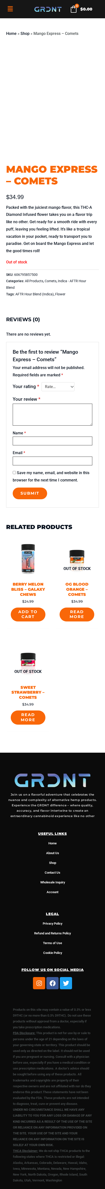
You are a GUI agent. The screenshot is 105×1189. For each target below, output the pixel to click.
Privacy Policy (52, 923)
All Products (34, 281)
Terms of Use (52, 943)
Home (11, 33)
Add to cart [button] (28, 614)
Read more (77, 614)
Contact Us (52, 872)
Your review (26, 399)
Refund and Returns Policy (52, 933)
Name (19, 433)
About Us (52, 853)
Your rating (26, 386)
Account (52, 892)
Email (19, 452)
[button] (10, 9)
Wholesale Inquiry (52, 882)
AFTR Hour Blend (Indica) (34, 294)
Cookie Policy (52, 953)
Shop (25, 33)
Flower (60, 294)
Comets (50, 281)
